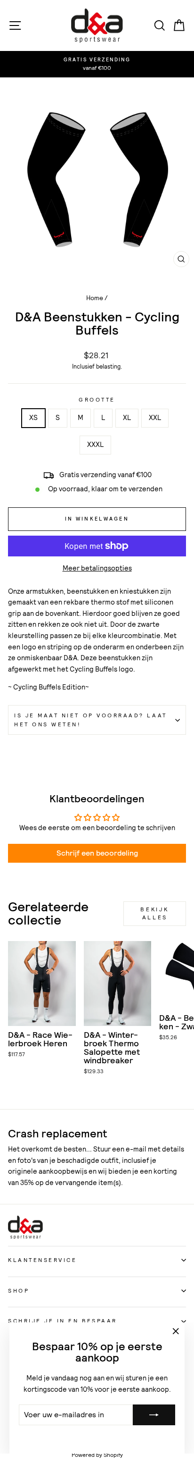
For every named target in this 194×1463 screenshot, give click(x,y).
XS (33, 417)
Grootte (97, 400)
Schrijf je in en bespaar (62, 1321)
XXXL (95, 444)
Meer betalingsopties (97, 568)
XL (127, 417)
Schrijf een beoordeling (97, 853)
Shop (18, 1291)
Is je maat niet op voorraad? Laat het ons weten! (90, 720)
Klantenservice (42, 1260)
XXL (155, 417)
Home (94, 298)
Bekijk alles (154, 913)
